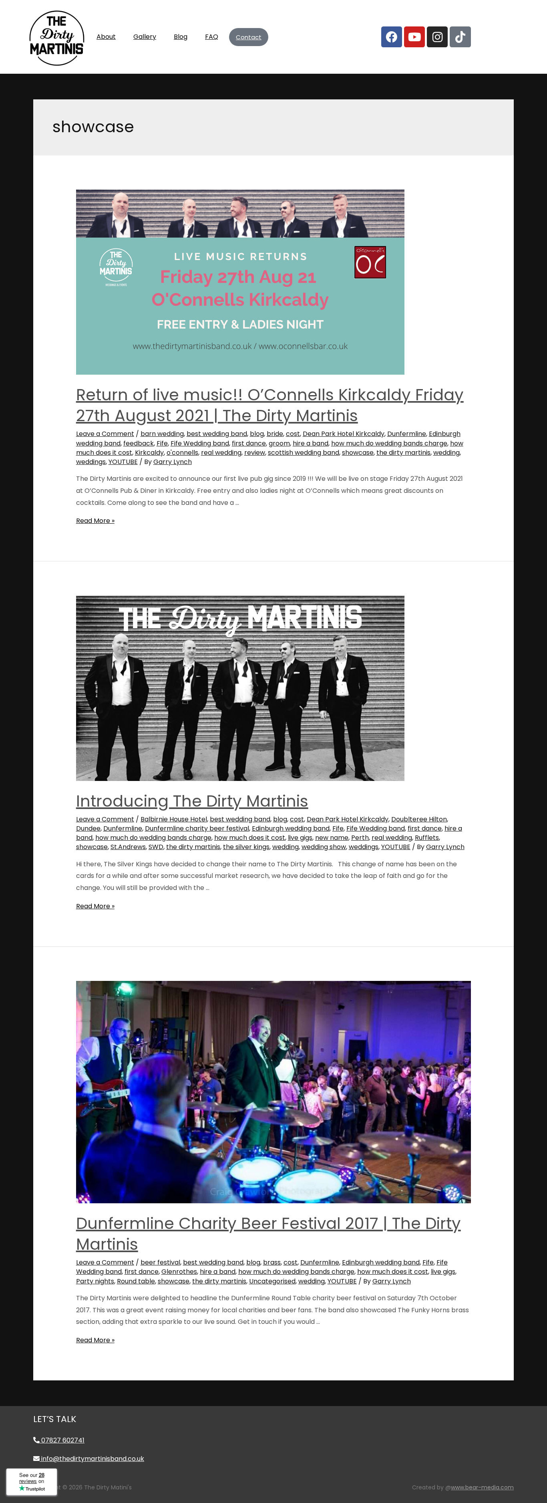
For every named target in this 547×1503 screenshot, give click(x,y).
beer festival (160, 1262)
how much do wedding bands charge (389, 443)
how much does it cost (249, 837)
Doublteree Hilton (419, 819)
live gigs (300, 837)
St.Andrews (128, 846)
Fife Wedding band (200, 443)
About (106, 36)
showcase (358, 452)
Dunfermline (406, 433)
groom (279, 443)
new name (331, 837)
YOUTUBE (123, 461)
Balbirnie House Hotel (174, 819)
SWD (156, 846)
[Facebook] (391, 36)
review (254, 452)
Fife (162, 443)
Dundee (88, 828)
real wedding (221, 452)
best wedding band (217, 433)
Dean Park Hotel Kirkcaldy (343, 433)
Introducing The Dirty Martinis (192, 801)
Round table (136, 1281)
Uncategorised (272, 1281)
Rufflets (427, 837)
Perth (360, 837)
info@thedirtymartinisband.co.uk (92, 1458)
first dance (249, 443)
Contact (248, 37)
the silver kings (246, 846)
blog (257, 433)
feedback (138, 443)
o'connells (182, 452)
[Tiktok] (460, 36)
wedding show (324, 846)
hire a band (310, 443)
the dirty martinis (403, 452)
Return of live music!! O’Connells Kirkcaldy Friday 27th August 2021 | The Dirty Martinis (270, 405)
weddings (91, 461)
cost (293, 433)
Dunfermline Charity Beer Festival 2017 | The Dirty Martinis (268, 1233)
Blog (180, 36)
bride (275, 433)
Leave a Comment (105, 433)
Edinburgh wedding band (291, 828)
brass (272, 1262)
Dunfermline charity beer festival (197, 828)
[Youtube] (414, 36)
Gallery (144, 36)
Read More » (95, 520)
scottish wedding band (303, 452)
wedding (446, 452)
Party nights (95, 1281)
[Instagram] (437, 36)
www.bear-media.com (482, 1487)
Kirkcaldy (149, 452)
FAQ (211, 36)
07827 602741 (62, 1440)
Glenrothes (179, 1271)
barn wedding (162, 433)
